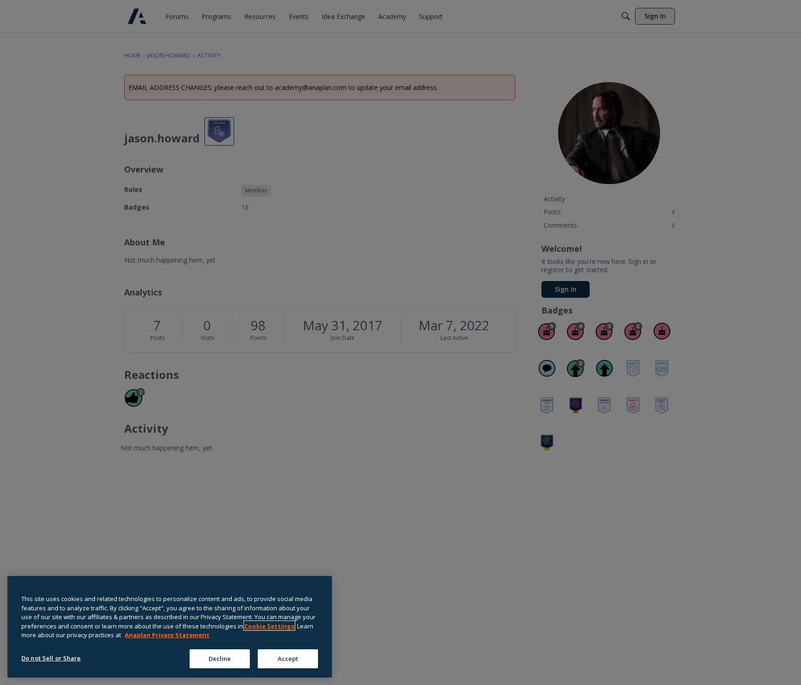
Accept (288, 658)
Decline (220, 658)
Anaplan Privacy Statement (167, 635)
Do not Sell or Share (51, 657)
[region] (169, 627)
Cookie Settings (269, 625)
